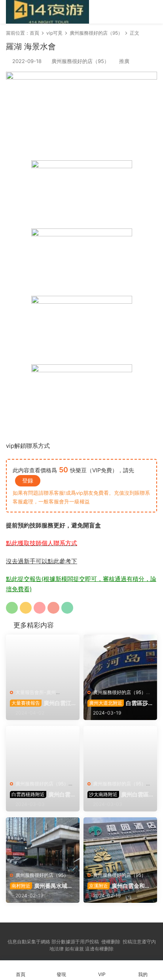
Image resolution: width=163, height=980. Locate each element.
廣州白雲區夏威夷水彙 (118, 794)
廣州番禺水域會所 (41, 886)
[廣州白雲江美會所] (43, 660)
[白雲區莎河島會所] (120, 660)
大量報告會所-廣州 (35, 692)
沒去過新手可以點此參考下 (41, 561)
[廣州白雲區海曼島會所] (43, 751)
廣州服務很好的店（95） (80, 61)
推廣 (124, 61)
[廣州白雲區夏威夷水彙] (120, 751)
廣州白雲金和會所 (118, 886)
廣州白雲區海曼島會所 (40, 794)
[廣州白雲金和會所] (120, 842)
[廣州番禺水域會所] (43, 842)
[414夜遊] (47, 12)
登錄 (27, 480)
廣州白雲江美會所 (40, 703)
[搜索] (130, 11)
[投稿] (118, 11)
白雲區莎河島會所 (117, 703)
